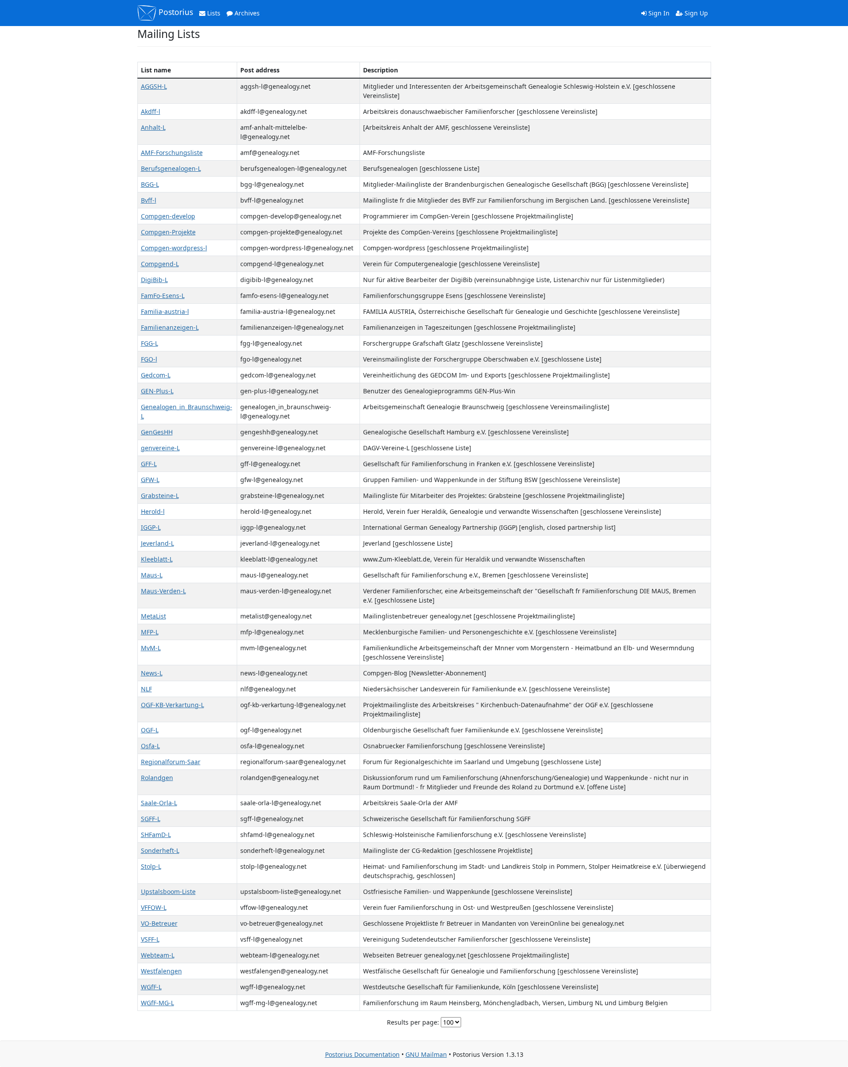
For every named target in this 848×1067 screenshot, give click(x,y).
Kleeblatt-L (157, 559)
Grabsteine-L (160, 495)
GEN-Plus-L (157, 391)
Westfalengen (161, 971)
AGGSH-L (154, 86)
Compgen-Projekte (168, 232)
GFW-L (150, 479)
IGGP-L (151, 527)
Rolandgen (157, 777)
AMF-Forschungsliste (172, 152)
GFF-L (149, 464)
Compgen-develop (168, 216)
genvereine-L (160, 448)
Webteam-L (157, 955)
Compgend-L (160, 264)
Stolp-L (151, 866)
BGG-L (150, 184)
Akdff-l (150, 111)
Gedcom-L (155, 375)
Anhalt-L (153, 127)
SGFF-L (150, 818)
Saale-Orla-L (159, 803)
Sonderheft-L (160, 850)
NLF (146, 689)
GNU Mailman (426, 1054)
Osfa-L (150, 746)
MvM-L (151, 648)
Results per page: (413, 1022)
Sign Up (695, 13)
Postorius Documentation (362, 1054)
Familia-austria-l (165, 311)
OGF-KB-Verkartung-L (172, 705)
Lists (212, 13)
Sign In (658, 13)
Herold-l (153, 511)
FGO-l (149, 359)
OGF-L (150, 730)
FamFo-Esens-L (163, 295)
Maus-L (152, 575)
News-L (152, 673)
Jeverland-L (157, 543)
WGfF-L (151, 987)
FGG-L (149, 343)
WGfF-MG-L (157, 1003)
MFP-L (150, 632)
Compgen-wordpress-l (174, 248)
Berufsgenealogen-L (171, 168)
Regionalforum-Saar (171, 762)
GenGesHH (157, 432)
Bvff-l (148, 200)
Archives (246, 13)
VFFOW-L (154, 907)
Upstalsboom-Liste (168, 891)
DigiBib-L (154, 279)
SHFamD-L (156, 834)
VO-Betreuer (159, 923)
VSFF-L (150, 939)
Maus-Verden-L (163, 591)
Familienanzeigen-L (170, 327)
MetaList (153, 616)
